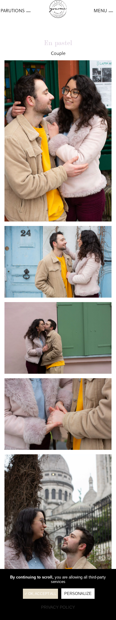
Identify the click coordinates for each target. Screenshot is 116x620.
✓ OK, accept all (40, 594)
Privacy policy (58, 607)
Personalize (78, 593)
